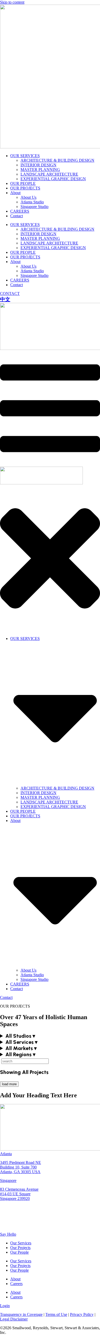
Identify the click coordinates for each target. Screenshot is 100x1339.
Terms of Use (56, 1314)
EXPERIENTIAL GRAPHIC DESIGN (53, 179)
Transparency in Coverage (21, 1314)
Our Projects (20, 1247)
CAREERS (19, 211)
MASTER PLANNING (40, 169)
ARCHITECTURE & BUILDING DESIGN (57, 160)
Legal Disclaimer (14, 1319)
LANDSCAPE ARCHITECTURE (49, 174)
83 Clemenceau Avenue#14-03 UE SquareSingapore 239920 (19, 1194)
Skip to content (12, 2)
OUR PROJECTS (25, 188)
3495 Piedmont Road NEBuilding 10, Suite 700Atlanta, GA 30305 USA (20, 1167)
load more (9, 1084)
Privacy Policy (82, 1314)
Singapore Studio (34, 206)
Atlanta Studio (32, 202)
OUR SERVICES (25, 155)
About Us (28, 197)
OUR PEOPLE (23, 183)
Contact (16, 216)
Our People (19, 1252)
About (15, 193)
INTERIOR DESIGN (38, 165)
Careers (16, 1283)
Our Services (20, 1243)
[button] (50, 1036)
